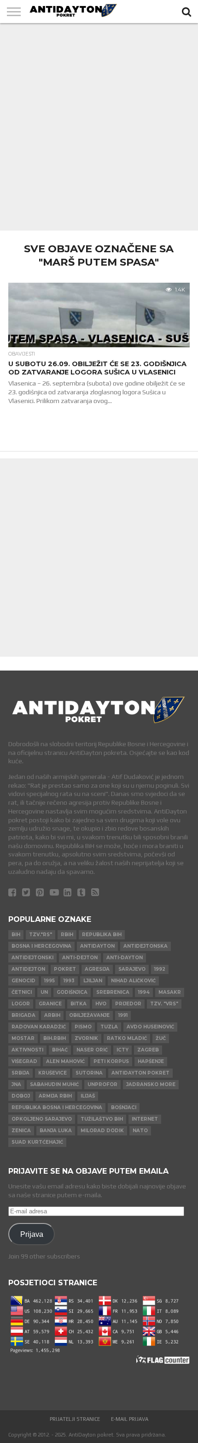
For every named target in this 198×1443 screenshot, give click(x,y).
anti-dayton (124, 958)
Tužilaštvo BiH (102, 1119)
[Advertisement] (99, 127)
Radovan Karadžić (39, 1027)
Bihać (60, 1050)
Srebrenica (112, 992)
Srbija (20, 1073)
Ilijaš (88, 1096)
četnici (22, 992)
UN (44, 992)
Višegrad (24, 1061)
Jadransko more (150, 1084)
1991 (123, 1015)
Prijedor (128, 1004)
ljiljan (92, 981)
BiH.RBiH (54, 1038)
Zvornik (86, 1038)
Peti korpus (111, 1061)
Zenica (21, 1131)
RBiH (67, 935)
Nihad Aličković (133, 981)
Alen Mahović (65, 1061)
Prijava (31, 1234)
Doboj (21, 1096)
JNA (16, 1084)
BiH (16, 935)
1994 (144, 992)
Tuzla (109, 1027)
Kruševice (52, 1073)
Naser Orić (92, 1050)
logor (21, 1004)
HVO (100, 1004)
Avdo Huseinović (150, 1027)
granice (50, 1004)
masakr (169, 992)
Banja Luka (56, 1131)
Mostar (23, 1038)
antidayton (97, 946)
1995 (49, 981)
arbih (52, 1015)
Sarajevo (132, 969)
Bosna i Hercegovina (41, 946)
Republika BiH (102, 935)
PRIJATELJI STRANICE (75, 1419)
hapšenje (151, 1061)
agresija (97, 969)
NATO (140, 1131)
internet (145, 1119)
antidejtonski (32, 958)
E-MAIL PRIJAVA (129, 1419)
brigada (23, 1015)
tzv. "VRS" (164, 1004)
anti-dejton (80, 958)
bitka (78, 1004)
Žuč (161, 1038)
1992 (159, 969)
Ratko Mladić (127, 1038)
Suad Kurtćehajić (37, 1142)
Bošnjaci (123, 1107)
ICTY (122, 1050)
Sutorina (89, 1073)
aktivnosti (27, 1050)
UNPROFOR (102, 1084)
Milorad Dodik (102, 1131)
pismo (83, 1027)
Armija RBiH (55, 1096)
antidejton (28, 969)
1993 (69, 981)
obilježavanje (89, 1015)
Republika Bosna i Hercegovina (57, 1107)
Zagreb (148, 1050)
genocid (23, 981)
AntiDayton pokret (140, 1073)
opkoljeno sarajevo (42, 1119)
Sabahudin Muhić (54, 1084)
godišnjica (72, 992)
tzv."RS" (40, 935)
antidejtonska (145, 946)
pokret (65, 969)
